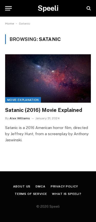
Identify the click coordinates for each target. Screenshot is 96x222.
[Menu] (8, 8)
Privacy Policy (64, 186)
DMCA (40, 186)
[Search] (88, 8)
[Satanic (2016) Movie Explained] (48, 78)
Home (9, 23)
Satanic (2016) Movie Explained (43, 110)
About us (22, 186)
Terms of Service (31, 194)
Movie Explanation (23, 99)
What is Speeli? (66, 194)
